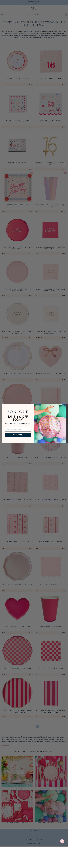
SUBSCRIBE (17, 435)
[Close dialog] (64, 405)
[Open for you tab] (62, 841)
